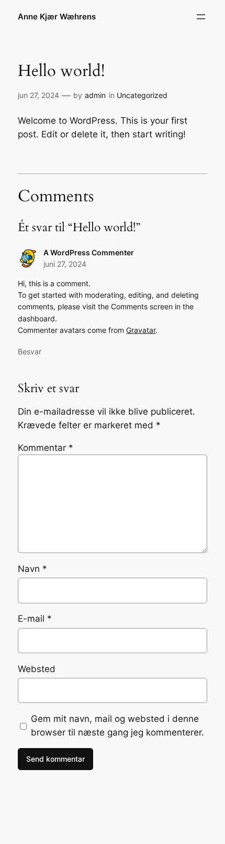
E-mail (35, 618)
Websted (36, 669)
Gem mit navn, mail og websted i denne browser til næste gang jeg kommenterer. (117, 725)
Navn (32, 569)
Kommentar (45, 447)
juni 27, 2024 (64, 263)
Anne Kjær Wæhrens (57, 16)
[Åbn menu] (201, 16)
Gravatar (140, 330)
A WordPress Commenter (88, 252)
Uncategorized (142, 95)
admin (95, 95)
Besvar (29, 351)
